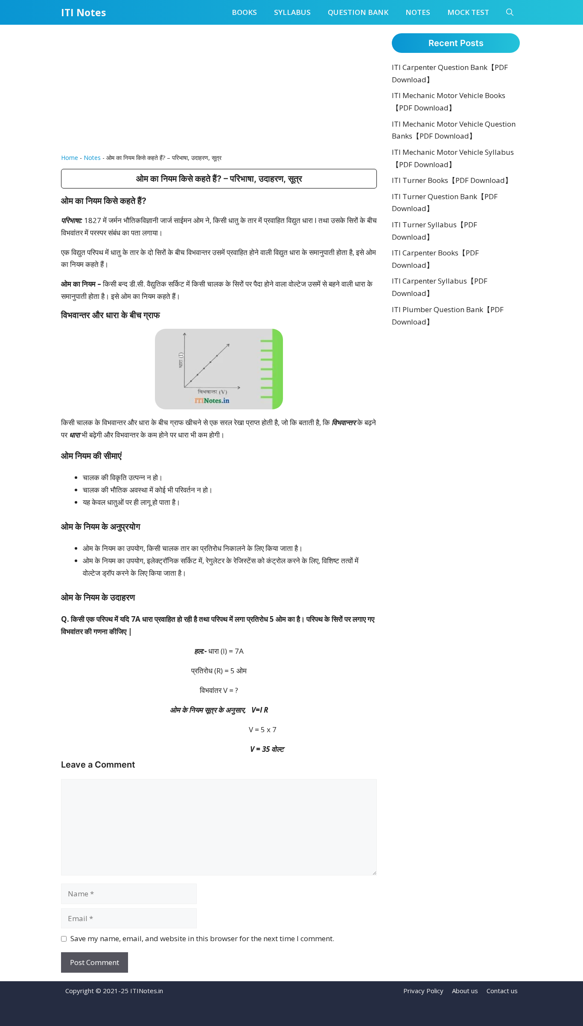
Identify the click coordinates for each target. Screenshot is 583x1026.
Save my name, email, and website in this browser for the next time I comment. (202, 938)
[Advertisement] (219, 88)
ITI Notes (83, 12)
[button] (510, 12)
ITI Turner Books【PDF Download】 (452, 180)
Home (69, 158)
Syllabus (292, 12)
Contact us (502, 990)
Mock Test (468, 12)
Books (244, 12)
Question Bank (358, 12)
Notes (417, 12)
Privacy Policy (423, 990)
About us (465, 990)
